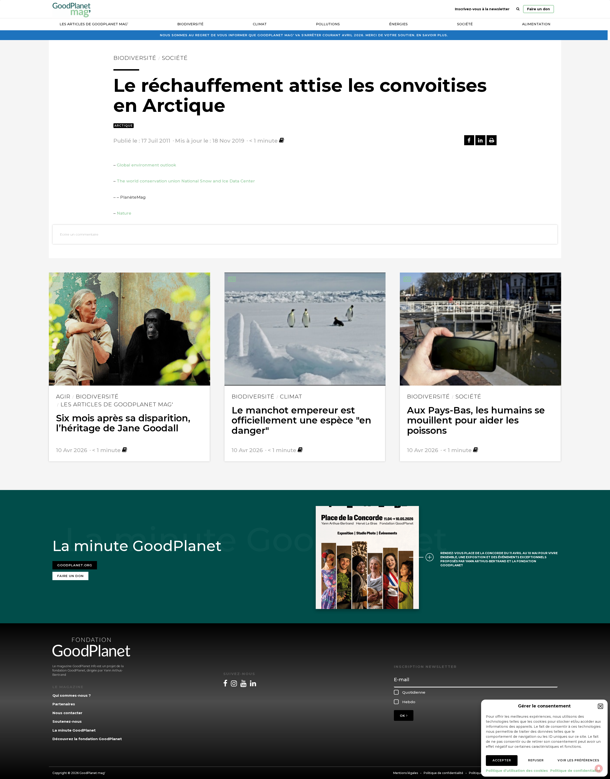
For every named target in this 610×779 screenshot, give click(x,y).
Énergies (398, 24)
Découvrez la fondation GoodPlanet (87, 739)
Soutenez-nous (67, 721)
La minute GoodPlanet (74, 730)
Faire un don (538, 9)
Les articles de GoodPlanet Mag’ (94, 24)
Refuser (536, 760)
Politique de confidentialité (575, 771)
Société (465, 24)
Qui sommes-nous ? (71, 695)
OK (403, 715)
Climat (260, 24)
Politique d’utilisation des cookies (517, 771)
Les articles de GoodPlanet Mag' (117, 404)
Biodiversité (190, 24)
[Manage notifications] (599, 768)
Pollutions (328, 24)
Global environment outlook (146, 165)
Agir (63, 396)
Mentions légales (405, 773)
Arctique (123, 125)
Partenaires (63, 704)
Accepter (502, 760)
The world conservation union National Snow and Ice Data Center (186, 181)
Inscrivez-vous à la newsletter (482, 9)
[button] (600, 706)
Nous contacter (67, 713)
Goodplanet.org (74, 565)
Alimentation (536, 24)
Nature (124, 213)
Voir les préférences (578, 760)
